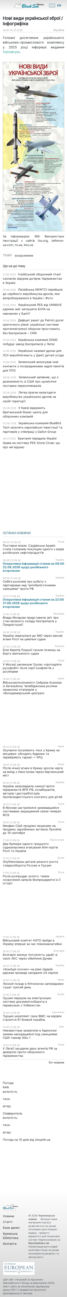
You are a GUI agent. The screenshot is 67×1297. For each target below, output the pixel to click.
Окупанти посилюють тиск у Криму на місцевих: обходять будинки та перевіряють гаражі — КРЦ (31, 753)
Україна (58, 30)
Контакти (10, 1243)
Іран (61, 1026)
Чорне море (57, 839)
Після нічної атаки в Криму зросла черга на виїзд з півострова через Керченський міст (33, 771)
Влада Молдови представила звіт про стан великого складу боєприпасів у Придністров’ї (31, 621)
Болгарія (59, 950)
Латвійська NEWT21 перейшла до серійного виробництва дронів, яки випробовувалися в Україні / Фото (33, 294)
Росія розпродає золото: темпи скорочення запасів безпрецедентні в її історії (31, 879)
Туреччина (58, 1012)
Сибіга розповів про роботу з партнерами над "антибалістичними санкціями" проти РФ (29, 585)
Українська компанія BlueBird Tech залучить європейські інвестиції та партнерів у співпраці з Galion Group (32, 427)
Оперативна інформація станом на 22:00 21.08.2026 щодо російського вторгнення (33, 603)
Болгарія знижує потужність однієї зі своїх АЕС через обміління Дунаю (30, 956)
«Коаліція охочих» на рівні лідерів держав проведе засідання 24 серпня (30, 971)
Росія (61, 541)
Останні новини (17, 533)
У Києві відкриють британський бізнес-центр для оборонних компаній (25, 412)
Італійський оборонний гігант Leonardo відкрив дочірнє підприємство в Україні (32, 278)
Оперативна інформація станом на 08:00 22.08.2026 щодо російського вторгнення (33, 567)
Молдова (58, 613)
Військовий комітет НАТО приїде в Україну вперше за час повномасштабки (32, 942)
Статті (7, 1222)
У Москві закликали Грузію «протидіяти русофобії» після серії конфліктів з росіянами (32, 668)
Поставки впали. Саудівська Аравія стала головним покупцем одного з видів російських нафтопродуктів (33, 549)
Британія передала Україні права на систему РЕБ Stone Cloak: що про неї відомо (31, 442)
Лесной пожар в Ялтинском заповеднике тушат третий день (33, 985)
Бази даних (11, 1227)
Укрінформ (11, 52)
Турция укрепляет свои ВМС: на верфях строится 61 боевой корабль (32, 1017)
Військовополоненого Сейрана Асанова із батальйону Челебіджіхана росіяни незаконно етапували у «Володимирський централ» (32, 688)
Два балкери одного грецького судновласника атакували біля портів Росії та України (30, 847)
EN (59, 5)
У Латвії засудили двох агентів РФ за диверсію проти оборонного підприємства (30, 1052)
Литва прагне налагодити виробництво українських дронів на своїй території (29, 397)
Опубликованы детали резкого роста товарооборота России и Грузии (30, 863)
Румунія (59, 646)
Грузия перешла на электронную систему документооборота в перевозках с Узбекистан (27, 1001)
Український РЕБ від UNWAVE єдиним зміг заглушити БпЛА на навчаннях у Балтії (32, 309)
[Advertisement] (33, 488)
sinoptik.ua (42, 1139)
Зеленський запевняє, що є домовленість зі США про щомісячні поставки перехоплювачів (31, 381)
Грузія (60, 857)
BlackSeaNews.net (38, 1243)
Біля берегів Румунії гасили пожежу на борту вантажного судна (31, 651)
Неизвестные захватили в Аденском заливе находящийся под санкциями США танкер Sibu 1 (30, 1034)
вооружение (24, 255)
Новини (8, 1216)
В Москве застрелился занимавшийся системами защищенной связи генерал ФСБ (32, 811)
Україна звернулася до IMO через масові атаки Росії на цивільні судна (33, 637)
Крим (61, 678)
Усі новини (56, 1062)
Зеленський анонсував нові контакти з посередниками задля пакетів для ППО (33, 366)
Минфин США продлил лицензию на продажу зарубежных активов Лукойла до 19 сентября (32, 829)
